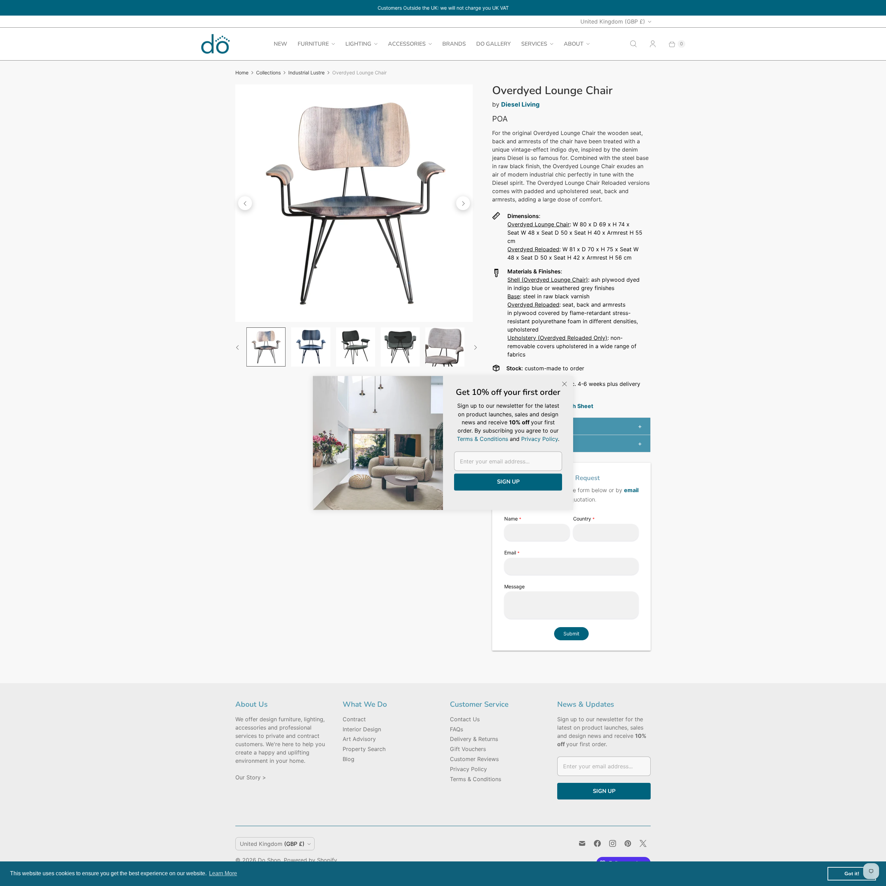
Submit (571, 633)
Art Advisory (359, 738)
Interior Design (362, 729)
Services (534, 44)
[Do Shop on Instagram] (612, 843)
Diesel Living (520, 104)
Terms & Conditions (475, 779)
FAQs (456, 729)
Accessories (407, 44)
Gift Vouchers (468, 748)
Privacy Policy (468, 769)
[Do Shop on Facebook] (597, 843)
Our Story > (250, 777)
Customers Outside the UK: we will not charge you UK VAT (443, 8)
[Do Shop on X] (643, 843)
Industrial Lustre (306, 72)
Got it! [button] (851, 873)
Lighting (358, 44)
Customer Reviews (474, 759)
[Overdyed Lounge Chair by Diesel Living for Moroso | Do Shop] (354, 203)
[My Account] (652, 44)
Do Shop (269, 860)
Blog (348, 759)
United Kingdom (612, 21)
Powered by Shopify (310, 860)
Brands (454, 44)
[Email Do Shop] (582, 843)
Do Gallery (493, 44)
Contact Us (465, 719)
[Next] (463, 203)
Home (241, 72)
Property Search (364, 748)
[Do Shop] (215, 43)
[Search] (633, 44)
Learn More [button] (223, 873)
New (280, 44)
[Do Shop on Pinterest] (627, 843)
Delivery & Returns (474, 738)
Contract (354, 719)
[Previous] (245, 203)
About (574, 44)
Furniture (313, 44)
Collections (268, 72)
